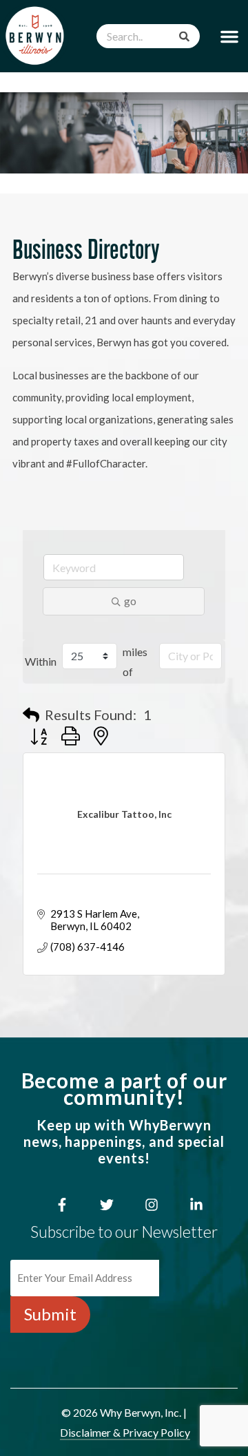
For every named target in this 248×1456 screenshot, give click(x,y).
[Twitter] (107, 1205)
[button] (229, 36)
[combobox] (148, 36)
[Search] (184, 36)
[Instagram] (151, 1205)
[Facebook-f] (62, 1205)
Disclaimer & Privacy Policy (125, 1432)
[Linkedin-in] (196, 1205)
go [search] (130, 600)
